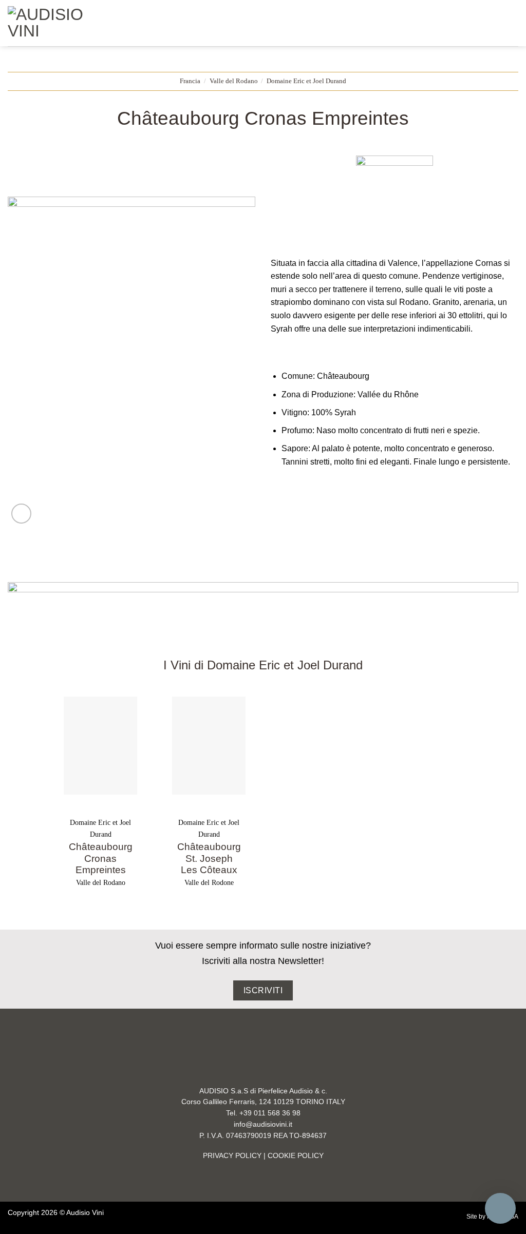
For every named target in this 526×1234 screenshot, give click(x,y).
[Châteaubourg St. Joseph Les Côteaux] (209, 746)
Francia (190, 81)
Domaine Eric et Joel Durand (306, 81)
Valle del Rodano (234, 81)
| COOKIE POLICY (292, 1156)
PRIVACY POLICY (232, 1156)
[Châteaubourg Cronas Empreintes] (100, 746)
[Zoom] (21, 514)
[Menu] (114, 23)
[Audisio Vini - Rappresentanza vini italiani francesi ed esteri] (50, 23)
